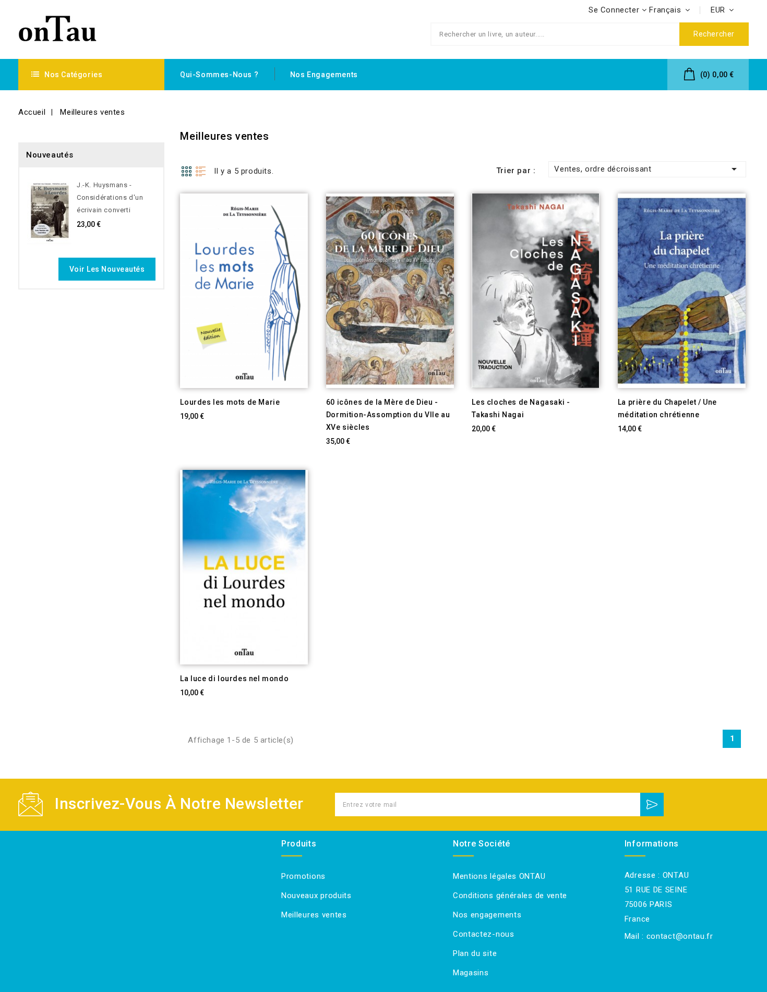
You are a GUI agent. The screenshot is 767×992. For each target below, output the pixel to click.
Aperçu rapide (165, 412)
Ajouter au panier (191, 412)
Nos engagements (324, 74)
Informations (652, 844)
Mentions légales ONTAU (499, 876)
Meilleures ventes (314, 915)
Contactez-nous (483, 934)
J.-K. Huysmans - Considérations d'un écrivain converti (110, 197)
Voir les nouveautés (107, 269)
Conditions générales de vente (510, 895)
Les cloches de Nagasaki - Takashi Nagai (521, 408)
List (201, 171)
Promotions (303, 876)
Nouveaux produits (316, 895)
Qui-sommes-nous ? (219, 74)
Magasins (471, 972)
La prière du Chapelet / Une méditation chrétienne (667, 408)
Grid (186, 171)
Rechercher (714, 34)
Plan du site (475, 953)
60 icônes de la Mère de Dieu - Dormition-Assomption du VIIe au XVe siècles (388, 414)
